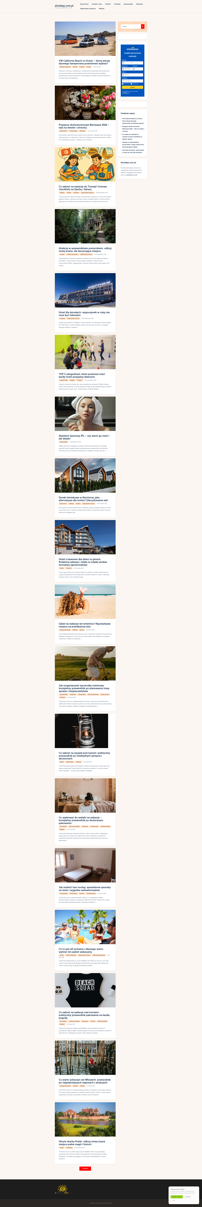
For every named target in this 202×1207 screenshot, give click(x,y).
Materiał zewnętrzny (65, 67)
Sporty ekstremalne (93, 694)
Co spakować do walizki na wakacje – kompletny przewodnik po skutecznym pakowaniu (81, 820)
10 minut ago (98, 67)
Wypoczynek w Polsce (86, 254)
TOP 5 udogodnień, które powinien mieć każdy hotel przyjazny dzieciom (82, 375)
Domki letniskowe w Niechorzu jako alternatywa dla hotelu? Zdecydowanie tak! (83, 499)
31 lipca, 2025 (91, 630)
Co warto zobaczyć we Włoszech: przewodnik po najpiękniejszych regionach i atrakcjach (85, 1081)
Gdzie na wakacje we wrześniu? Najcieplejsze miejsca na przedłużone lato (85, 625)
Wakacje (62, 192)
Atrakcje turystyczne (72, 254)
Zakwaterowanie (91, 893)
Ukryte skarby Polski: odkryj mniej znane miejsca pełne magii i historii (82, 1143)
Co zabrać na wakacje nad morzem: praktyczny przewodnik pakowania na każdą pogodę (84, 1015)
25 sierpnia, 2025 (79, 568)
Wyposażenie (69, 762)
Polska (62, 1147)
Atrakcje (62, 254)
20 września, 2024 (80, 1147)
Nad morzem (63, 503)
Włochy (82, 1086)
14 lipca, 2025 (72, 697)
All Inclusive (126, 83)
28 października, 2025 (102, 192)
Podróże (82, 67)
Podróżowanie (73, 131)
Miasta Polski (63, 131)
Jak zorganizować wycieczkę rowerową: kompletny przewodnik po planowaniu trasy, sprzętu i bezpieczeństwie (84, 688)
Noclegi (75, 67)
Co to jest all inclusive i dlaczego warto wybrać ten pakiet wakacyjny (81, 950)
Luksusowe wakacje (74, 826)
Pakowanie (85, 826)
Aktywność (73, 694)
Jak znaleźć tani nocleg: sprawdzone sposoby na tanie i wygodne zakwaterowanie (85, 889)
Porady (89, 67)
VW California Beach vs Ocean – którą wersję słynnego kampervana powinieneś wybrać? (84, 62)
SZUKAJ (132, 87)
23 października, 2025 (101, 254)
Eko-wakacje (63, 826)
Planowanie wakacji (65, 630)
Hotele (62, 568)
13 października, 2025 (91, 380)
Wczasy (69, 192)
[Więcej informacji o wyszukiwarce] (128, 93)
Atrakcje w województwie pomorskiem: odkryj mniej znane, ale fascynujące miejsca (85, 250)
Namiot (62, 762)
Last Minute (135, 83)
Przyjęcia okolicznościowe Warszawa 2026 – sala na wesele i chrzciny (84, 126)
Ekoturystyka (82, 694)
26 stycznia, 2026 (93, 131)
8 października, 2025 (76, 442)
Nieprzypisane (63, 442)
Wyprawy (78, 762)
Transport (62, 697)
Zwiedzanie (69, 1147)
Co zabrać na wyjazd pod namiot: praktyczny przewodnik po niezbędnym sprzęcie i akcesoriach (84, 756)
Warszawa (82, 131)
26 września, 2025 (102, 503)
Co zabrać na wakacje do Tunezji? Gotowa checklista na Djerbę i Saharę (83, 188)
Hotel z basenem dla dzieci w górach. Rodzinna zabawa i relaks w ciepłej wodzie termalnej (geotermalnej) (83, 562)
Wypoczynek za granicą (87, 192)
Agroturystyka (63, 380)
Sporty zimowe (105, 694)
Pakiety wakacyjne (71, 955)
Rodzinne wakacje (105, 826)
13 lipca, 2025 (88, 762)
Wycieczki (76, 192)
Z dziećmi (79, 380)
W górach (62, 318)
